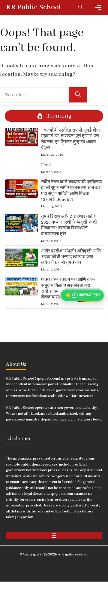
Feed (46, 165)
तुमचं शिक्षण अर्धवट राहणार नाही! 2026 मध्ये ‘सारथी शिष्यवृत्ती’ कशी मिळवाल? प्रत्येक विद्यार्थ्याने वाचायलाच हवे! (69, 225)
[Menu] (98, 7)
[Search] (78, 94)
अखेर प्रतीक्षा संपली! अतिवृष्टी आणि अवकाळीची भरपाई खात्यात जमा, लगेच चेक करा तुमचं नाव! (71, 257)
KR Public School (33, 7)
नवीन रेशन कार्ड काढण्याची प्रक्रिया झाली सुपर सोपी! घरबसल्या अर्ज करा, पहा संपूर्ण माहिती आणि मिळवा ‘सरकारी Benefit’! (72, 190)
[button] (80, 7)
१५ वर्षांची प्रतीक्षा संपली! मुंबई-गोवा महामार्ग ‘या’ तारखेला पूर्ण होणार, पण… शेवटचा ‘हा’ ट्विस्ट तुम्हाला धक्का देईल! (71, 139)
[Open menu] (54, 535)
